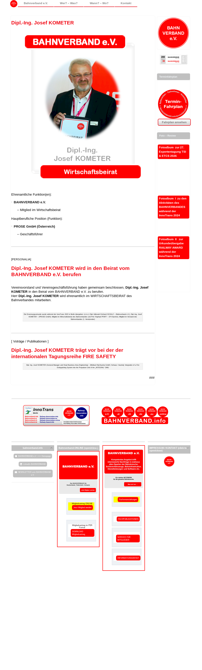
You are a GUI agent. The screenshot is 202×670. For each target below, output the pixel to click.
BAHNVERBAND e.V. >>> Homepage (34, 456)
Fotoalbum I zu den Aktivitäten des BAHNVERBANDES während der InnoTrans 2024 (172, 207)
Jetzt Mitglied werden (82, 507)
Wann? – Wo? (99, 3)
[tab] (33, 448)
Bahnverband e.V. (36, 3)
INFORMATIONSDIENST (128, 558)
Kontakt (126, 3)
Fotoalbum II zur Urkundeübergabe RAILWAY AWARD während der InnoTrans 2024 (171, 248)
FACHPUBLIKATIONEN (128, 519)
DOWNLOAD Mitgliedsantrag (78, 532)
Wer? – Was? (69, 3)
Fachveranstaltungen (128, 499)
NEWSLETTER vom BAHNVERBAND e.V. (34, 473)
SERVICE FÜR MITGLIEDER (123, 538)
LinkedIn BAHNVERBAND (34, 464)
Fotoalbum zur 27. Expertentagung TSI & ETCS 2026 (172, 151)
